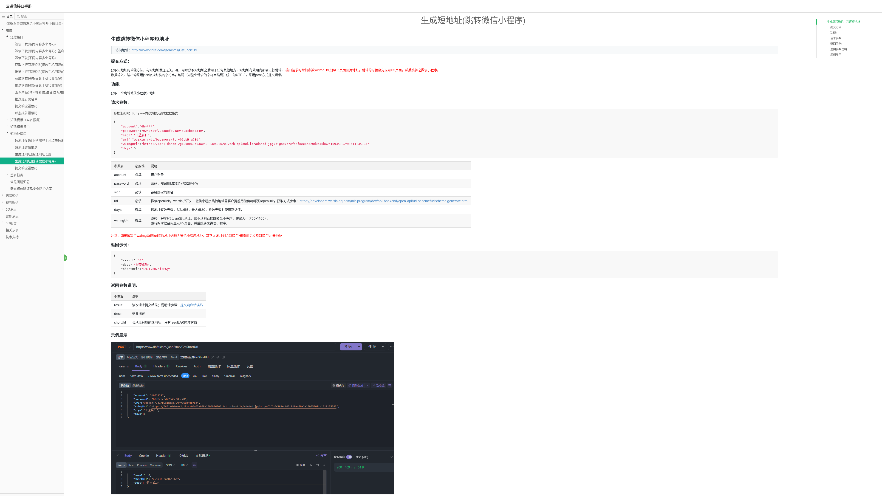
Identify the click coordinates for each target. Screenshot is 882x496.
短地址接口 (18, 133)
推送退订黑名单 (26, 99)
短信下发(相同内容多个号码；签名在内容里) (46, 50)
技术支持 (12, 236)
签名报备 (16, 174)
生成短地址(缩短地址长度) (34, 154)
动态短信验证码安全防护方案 (31, 188)
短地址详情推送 (26, 147)
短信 (9, 30)
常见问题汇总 (20, 181)
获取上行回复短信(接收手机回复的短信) (43, 64)
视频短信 (12, 202)
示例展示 (835, 54)
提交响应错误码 (26, 106)
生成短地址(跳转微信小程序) (35, 161)
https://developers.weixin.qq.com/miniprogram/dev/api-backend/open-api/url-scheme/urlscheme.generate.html (384, 201)
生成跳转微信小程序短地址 (843, 21)
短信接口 (16, 37)
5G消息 (11, 209)
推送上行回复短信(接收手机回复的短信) (43, 71)
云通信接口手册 (19, 6)
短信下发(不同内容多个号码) (35, 57)
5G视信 (11, 223)
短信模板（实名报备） (26, 119)
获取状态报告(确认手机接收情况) (38, 78)
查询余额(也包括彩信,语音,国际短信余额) (44, 92)
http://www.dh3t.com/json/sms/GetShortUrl (164, 50)
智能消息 (12, 216)
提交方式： (837, 27)
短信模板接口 (20, 126)
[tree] (32, 130)
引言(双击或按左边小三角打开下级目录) (34, 23)
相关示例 (12, 230)
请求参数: (836, 38)
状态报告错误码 (26, 112)
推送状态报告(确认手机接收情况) (38, 85)
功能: (833, 32)
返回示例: (836, 43)
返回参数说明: (839, 49)
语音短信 (12, 195)
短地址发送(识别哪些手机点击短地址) (42, 140)
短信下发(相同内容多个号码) (35, 44)
